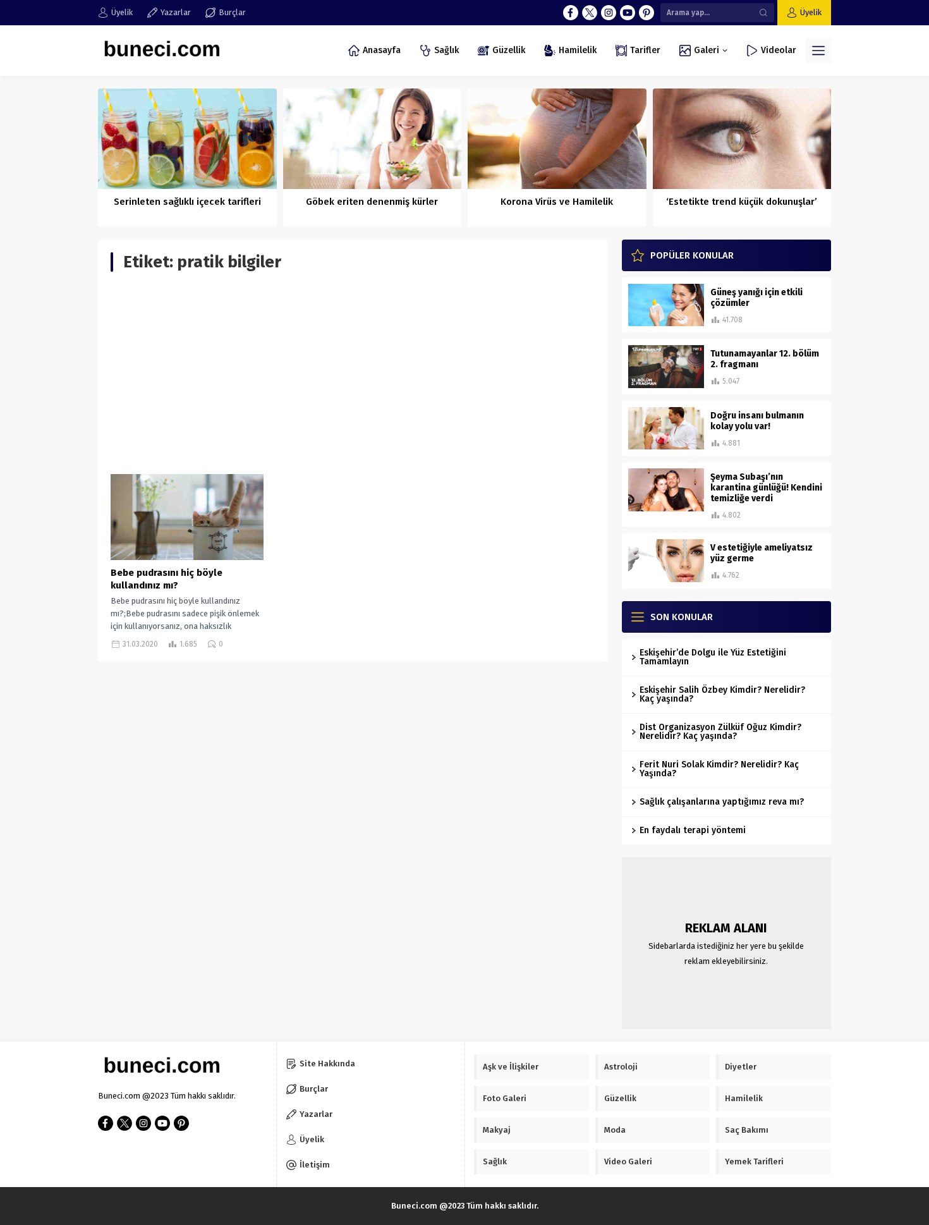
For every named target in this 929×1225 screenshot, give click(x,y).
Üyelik (811, 12)
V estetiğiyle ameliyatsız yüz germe (761, 553)
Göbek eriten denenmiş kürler (372, 201)
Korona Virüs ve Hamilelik (557, 201)
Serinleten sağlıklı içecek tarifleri (187, 201)
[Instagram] (608, 12)
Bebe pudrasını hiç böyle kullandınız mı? (166, 579)
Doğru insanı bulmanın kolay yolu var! (757, 421)
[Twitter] (589, 12)
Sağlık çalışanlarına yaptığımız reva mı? (722, 801)
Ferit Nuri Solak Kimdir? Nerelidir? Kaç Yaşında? (719, 769)
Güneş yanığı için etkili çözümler (756, 297)
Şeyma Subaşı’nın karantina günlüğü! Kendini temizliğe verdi (766, 488)
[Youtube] (627, 12)
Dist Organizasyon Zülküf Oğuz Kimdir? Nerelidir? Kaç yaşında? (720, 731)
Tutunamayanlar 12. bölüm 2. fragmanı (764, 359)
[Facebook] (570, 12)
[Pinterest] (646, 12)
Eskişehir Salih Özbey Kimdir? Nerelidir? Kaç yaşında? (722, 694)
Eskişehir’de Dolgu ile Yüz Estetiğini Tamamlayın (713, 657)
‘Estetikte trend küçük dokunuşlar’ (741, 201)
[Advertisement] (353, 372)
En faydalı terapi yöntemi (693, 830)
